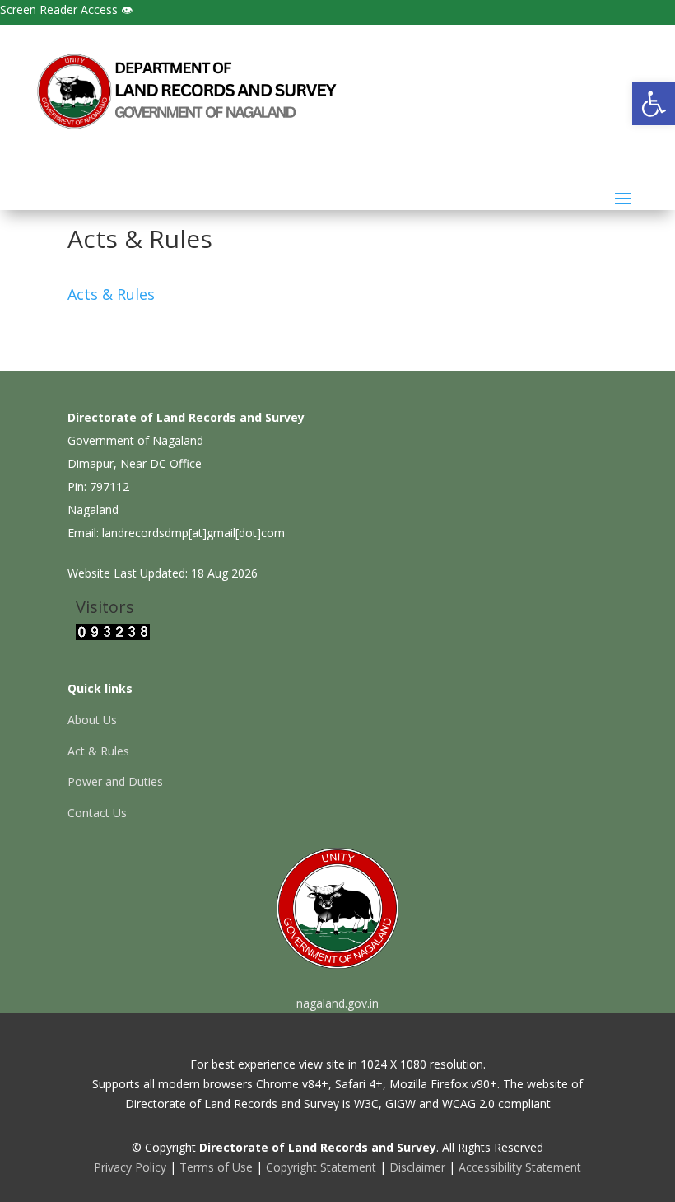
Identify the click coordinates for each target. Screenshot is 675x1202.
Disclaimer (417, 1167)
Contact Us (97, 813)
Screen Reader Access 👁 (66, 9)
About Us (92, 719)
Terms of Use (216, 1167)
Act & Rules (98, 751)
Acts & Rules (111, 294)
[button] (653, 103)
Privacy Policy (130, 1167)
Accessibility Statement (520, 1167)
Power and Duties (115, 781)
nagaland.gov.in (337, 1003)
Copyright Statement (321, 1167)
